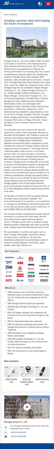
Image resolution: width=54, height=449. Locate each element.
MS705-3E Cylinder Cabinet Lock (26, 381)
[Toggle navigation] (48, 4)
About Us (13, 15)
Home (6, 15)
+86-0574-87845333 (18, 432)
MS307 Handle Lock (11, 380)
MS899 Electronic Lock (42, 380)
